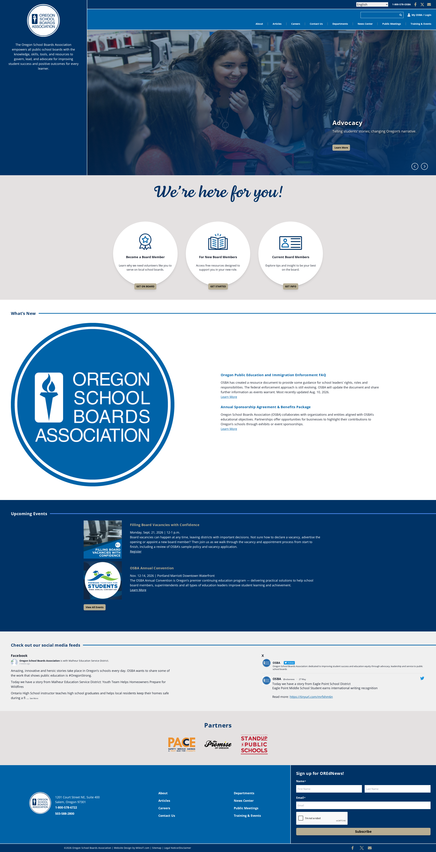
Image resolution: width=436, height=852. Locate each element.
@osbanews (289, 679)
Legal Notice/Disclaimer (177, 847)
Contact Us (316, 23)
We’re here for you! (218, 193)
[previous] (414, 166)
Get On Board (145, 286)
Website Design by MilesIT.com (131, 847)
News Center (365, 23)
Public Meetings (391, 23)
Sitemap (156, 847)
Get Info (290, 286)
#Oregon (75, 675)
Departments (340, 23)
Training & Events (421, 23)
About (259, 23)
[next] (424, 166)
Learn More (341, 147)
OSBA (277, 679)
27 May (302, 679)
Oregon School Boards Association (39, 660)
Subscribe (363, 831)
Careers (295, 23)
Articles (277, 23)
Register (136, 551)
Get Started (218, 286)
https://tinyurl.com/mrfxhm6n (311, 697)
